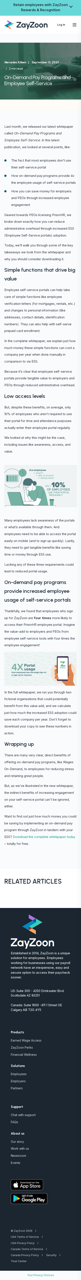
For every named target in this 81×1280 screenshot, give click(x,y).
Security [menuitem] (51, 1255)
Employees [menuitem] (19, 1074)
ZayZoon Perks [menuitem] (22, 1047)
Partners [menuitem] (17, 1088)
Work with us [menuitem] (20, 1148)
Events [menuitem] (15, 1163)
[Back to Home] (26, 24)
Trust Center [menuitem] (19, 1261)
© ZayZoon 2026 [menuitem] (21, 1230)
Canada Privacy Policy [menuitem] (25, 1255)
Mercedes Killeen (15, 62)
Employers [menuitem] (18, 1081)
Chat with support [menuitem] (23, 1115)
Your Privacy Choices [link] (40, 1275)
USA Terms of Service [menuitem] (25, 1236)
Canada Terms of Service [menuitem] (27, 1249)
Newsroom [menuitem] (18, 1155)
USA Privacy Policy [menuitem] (23, 1243)
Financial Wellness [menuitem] (24, 1054)
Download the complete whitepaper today (44, 837)
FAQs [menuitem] (14, 1122)
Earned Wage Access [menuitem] (26, 1040)
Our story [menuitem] (17, 1141)
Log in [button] (61, 24)
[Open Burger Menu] (74, 24)
